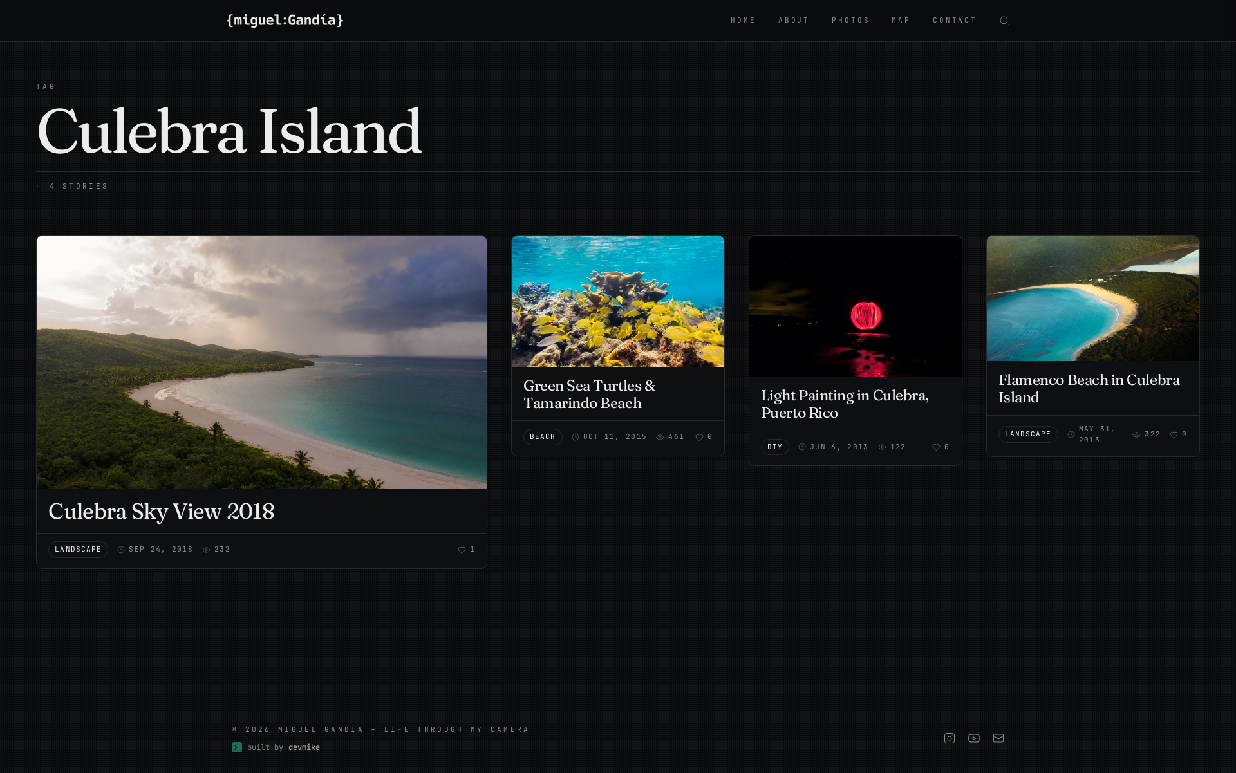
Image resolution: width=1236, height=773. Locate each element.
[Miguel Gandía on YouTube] (974, 738)
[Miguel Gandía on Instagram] (949, 738)
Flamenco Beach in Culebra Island (1089, 388)
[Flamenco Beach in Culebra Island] (1093, 298)
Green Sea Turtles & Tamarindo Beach (589, 394)
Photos (851, 19)
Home (743, 19)
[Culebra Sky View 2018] (262, 362)
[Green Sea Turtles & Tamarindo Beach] (618, 301)
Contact (955, 19)
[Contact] (998, 738)
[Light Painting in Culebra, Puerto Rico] (855, 306)
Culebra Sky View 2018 (161, 511)
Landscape (78, 549)
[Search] (1004, 20)
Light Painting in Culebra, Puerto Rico (845, 404)
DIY (775, 446)
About (794, 19)
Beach (543, 436)
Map (901, 19)
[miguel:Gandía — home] (285, 21)
